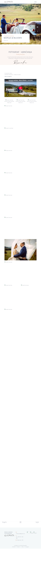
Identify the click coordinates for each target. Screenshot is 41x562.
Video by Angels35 (7, 76)
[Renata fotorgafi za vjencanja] (20, 344)
